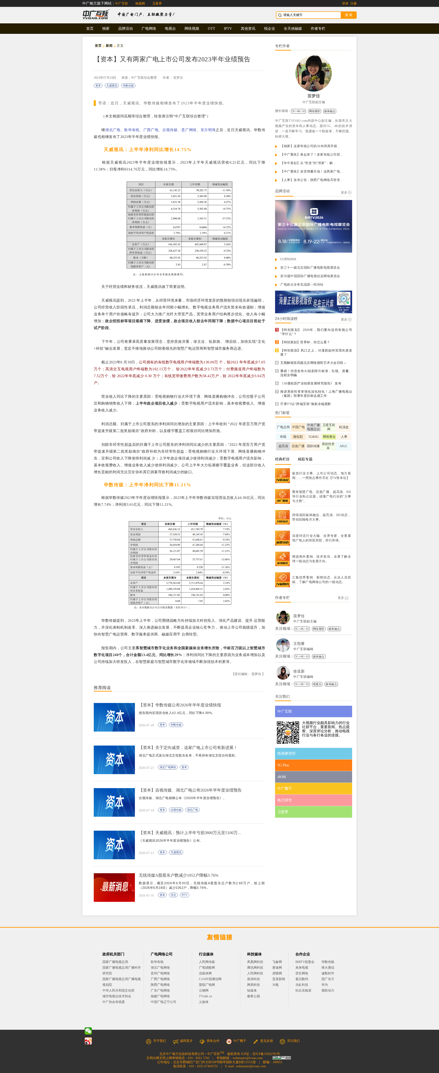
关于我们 (159, 1041)
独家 (106, 28)
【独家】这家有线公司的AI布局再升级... (310, 146)
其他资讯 (248, 28)
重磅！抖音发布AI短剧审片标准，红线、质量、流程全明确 (316, 373)
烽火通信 (327, 967)
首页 (90, 28)
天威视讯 (111, 85)
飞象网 (277, 962)
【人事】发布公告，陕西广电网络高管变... (311, 180)
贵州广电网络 (160, 973)
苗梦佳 (178, 77)
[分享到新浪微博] (88, 1041)
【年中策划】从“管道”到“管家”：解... (308, 163)
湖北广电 (192, 809)
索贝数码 (301, 979)
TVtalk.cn (205, 996)
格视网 (140, 3)
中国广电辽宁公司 (163, 1002)
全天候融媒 (293, 28)
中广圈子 (239, 1041)
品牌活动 (125, 28)
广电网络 (149, 28)
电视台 (170, 28)
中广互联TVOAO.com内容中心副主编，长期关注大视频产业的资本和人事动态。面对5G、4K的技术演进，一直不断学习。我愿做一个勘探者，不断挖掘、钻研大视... (313, 128)
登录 (345, 3)
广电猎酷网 (207, 967)
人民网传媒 (207, 962)
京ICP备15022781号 (266, 1054)
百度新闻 (278, 979)
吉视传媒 (176, 809)
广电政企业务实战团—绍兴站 (302, 284)
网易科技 (253, 985)
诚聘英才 (186, 1041)
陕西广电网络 (160, 985)
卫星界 (157, 3)
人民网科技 (255, 973)
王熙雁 (299, 644)
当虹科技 (301, 985)
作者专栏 (318, 28)
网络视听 (314, 111)
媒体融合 (329, 111)
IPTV (228, 28)
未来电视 (301, 967)
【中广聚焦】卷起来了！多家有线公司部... (311, 154)
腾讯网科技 (255, 967)
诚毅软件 (327, 973)
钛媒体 (252, 990)
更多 (344, 192)
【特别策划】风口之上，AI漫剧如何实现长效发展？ (316, 352)
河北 (173, 895)
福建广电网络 (160, 996)
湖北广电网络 (168, 767)
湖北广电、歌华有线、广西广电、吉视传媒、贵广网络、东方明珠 (160, 130)
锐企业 (269, 28)
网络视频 (192, 28)
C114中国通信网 (210, 979)
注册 (353, 3)
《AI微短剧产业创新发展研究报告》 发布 (310, 383)
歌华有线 (157, 962)
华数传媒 (128, 85)
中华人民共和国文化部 (118, 990)
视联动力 (327, 990)
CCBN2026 (288, 259)
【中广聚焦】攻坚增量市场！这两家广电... (311, 171)
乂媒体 (204, 1002)
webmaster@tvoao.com (248, 1058)
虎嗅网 (277, 973)
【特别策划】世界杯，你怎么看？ (305, 342)
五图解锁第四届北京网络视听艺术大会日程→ (313, 363)
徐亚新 (299, 671)
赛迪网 (277, 967)
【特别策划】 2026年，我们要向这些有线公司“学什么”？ (316, 332)
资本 (98, 85)
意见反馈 (266, 1041)
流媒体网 (205, 973)
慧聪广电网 (207, 985)
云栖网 (204, 990)
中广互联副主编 (313, 102)
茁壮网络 (301, 973)
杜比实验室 (303, 990)
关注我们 (293, 1041)
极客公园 (253, 996)
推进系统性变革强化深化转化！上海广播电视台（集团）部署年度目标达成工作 (316, 393)
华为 (327, 985)
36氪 (275, 985)
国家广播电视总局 (115, 962)
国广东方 (327, 979)
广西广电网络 (160, 979)
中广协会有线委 (113, 1002)
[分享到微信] (88, 1031)
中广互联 (121, 3)
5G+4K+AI (298, 111)
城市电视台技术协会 (116, 996)
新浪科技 (253, 979)
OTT (211, 28)
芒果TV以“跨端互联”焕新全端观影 (305, 404)
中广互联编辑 (303, 649)
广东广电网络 (160, 990)
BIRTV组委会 (304, 962)
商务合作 (213, 1041)
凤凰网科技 (255, 962)
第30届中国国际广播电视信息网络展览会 (310, 276)
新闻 (109, 45)
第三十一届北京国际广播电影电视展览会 (310, 267)
